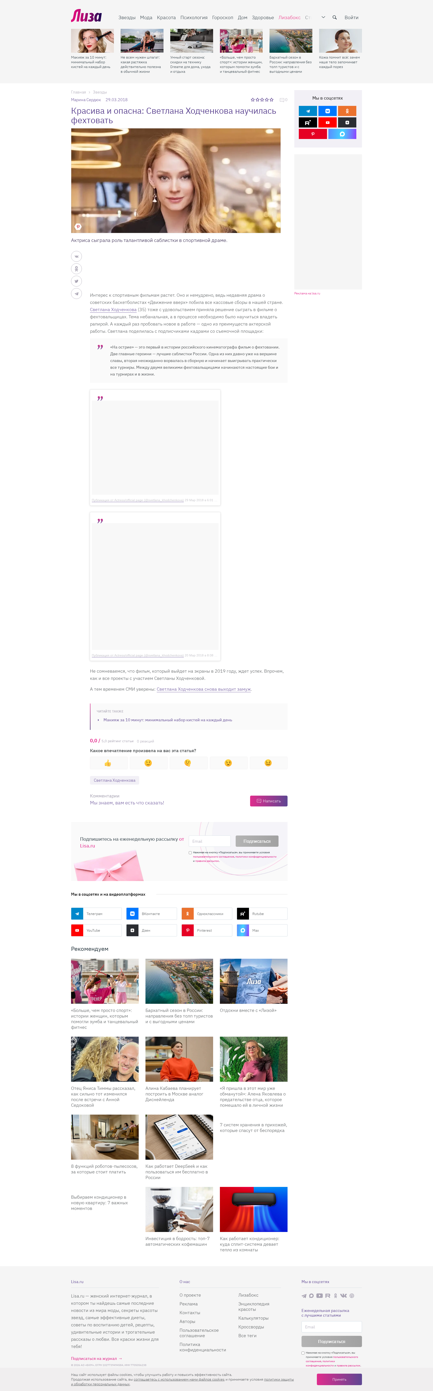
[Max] (342, 134)
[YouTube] (327, 122)
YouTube (93, 930)
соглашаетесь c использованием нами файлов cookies (179, 1379)
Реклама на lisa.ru (307, 293)
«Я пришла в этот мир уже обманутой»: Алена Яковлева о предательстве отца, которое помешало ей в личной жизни (253, 1096)
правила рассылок (207, 861)
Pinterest (204, 930)
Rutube (258, 913)
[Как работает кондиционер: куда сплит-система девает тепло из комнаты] (254, 1209)
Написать (272, 801)
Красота (166, 17)
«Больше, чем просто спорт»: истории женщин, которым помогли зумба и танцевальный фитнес (241, 64)
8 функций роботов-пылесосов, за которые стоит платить (104, 1169)
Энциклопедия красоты (253, 1306)
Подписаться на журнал (94, 1358)
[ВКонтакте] (327, 111)
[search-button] (335, 17)
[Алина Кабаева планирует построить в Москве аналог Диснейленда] (179, 1059)
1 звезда (253, 100)
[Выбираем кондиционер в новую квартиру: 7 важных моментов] (105, 1189)
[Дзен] (347, 122)
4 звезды (267, 100)
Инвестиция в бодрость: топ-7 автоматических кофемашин (177, 1241)
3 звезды (262, 100)
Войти (352, 17)
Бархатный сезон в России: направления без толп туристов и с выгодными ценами (290, 64)
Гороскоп (222, 17)
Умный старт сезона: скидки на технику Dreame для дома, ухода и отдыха (190, 64)
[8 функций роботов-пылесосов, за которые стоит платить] (105, 1137)
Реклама (189, 1304)
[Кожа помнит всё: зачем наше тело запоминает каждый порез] (340, 41)
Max (255, 930)
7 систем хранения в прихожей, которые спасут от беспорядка (253, 1127)
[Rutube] (308, 122)
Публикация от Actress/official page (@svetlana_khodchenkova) (138, 500)
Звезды (127, 17)
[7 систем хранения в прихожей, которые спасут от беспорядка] (254, 1116)
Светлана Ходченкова (113, 309)
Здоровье (263, 17)
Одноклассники (210, 913)
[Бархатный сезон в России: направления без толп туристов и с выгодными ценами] (290, 41)
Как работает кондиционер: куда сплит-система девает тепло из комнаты (249, 1244)
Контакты (190, 1312)
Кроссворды (251, 1327)
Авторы (187, 1321)
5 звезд (271, 100)
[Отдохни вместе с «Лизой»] (254, 981)
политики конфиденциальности (255, 856)
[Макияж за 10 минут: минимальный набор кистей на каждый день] (92, 41)
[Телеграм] (308, 111)
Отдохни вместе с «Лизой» (248, 1010)
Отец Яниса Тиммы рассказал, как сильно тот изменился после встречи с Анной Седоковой (103, 1096)
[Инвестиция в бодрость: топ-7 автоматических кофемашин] (179, 1209)
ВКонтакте (151, 913)
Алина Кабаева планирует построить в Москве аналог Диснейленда (174, 1093)
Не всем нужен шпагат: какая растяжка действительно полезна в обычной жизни (141, 64)
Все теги (247, 1335)
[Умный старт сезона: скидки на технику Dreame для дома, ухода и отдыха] (191, 41)
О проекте (190, 1295)
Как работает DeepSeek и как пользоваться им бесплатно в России (176, 1171)
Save (78, 226)
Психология (194, 17)
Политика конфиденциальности (203, 1347)
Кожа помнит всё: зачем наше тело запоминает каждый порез (339, 62)
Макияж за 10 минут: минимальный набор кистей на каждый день (90, 62)
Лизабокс (290, 17)
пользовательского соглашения (213, 856)
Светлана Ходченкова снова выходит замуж (204, 689)
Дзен (146, 930)
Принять (339, 1379)
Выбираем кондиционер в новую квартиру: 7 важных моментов (99, 1202)
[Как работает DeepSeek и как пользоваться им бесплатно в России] (179, 1137)
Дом (242, 17)
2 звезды (258, 100)
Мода (146, 17)
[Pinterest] (313, 134)
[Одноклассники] (347, 111)
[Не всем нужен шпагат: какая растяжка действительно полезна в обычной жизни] (142, 41)
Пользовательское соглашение (199, 1333)
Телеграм (94, 913)
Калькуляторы (253, 1318)
